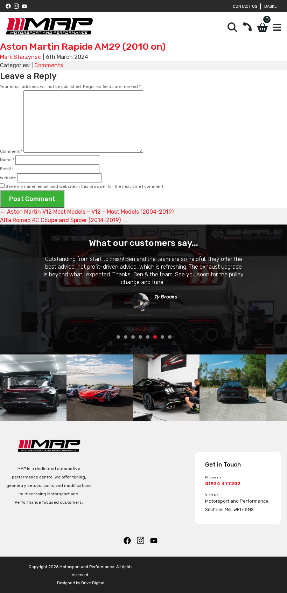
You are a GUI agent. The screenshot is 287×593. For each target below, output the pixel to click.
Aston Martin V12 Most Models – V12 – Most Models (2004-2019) (87, 211)
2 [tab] (125, 337)
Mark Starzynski (21, 57)
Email (7, 168)
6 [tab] (155, 337)
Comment (11, 151)
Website (8, 177)
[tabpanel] (143, 281)
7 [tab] (162, 337)
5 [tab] (147, 337)
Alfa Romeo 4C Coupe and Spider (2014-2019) (64, 220)
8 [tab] (170, 337)
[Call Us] (247, 27)
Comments (48, 65)
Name (7, 159)
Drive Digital (92, 582)
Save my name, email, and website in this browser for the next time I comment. (85, 186)
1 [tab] (118, 337)
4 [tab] (140, 337)
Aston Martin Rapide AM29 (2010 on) (83, 46)
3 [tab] (133, 337)
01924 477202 (222, 483)
